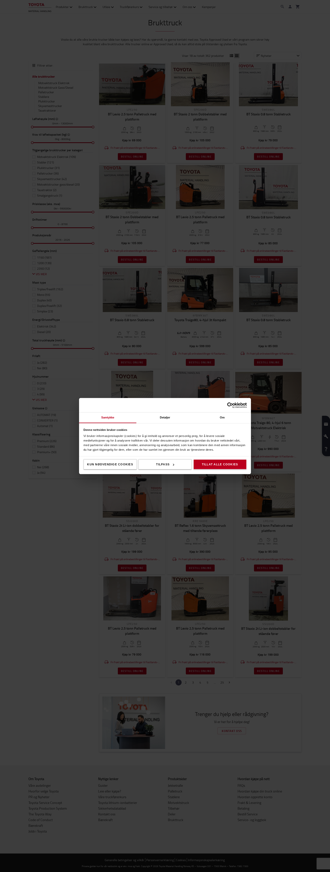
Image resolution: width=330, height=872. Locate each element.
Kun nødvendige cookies (110, 464)
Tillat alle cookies (220, 464)
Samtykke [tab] (107, 417)
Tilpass (163, 464)
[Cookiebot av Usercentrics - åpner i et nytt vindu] (230, 405)
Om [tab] (222, 417)
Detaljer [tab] (165, 417)
